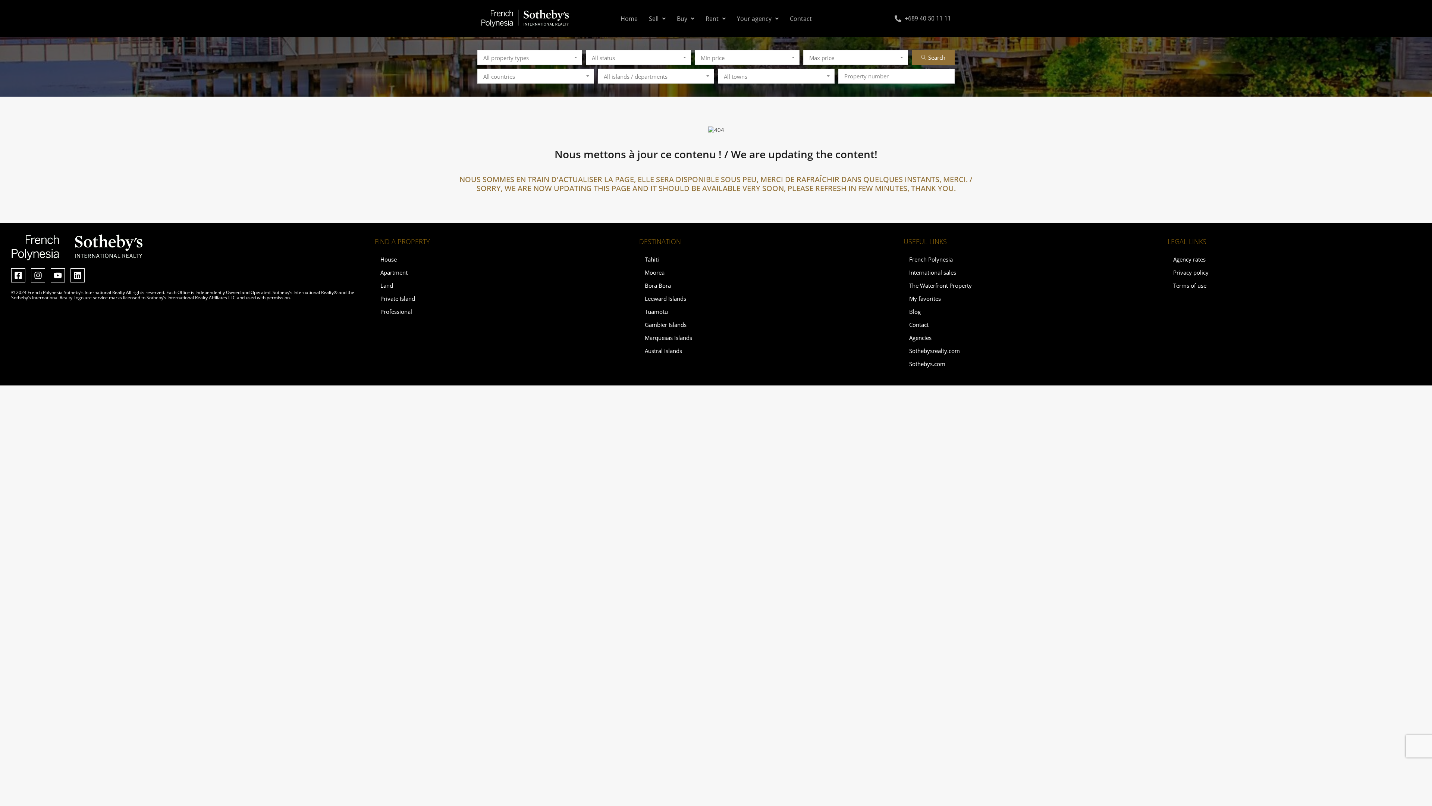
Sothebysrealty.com (934, 350)
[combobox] (529, 57)
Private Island (397, 298)
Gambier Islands (666, 324)
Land (386, 285)
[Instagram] (38, 275)
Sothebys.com (927, 364)
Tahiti (652, 259)
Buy (682, 19)
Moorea (655, 272)
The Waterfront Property (940, 285)
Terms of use (1189, 285)
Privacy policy (1191, 272)
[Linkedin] (77, 275)
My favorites (925, 298)
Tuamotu (656, 311)
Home (629, 19)
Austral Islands (663, 350)
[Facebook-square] (18, 275)
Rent (712, 19)
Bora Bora (658, 285)
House (388, 259)
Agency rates (1189, 259)
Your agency (754, 19)
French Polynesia (931, 259)
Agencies (920, 337)
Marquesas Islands (668, 337)
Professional (396, 311)
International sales (932, 272)
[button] (657, 18)
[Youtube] (58, 275)
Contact (801, 19)
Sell (654, 19)
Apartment (394, 272)
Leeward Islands (665, 298)
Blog (915, 311)
